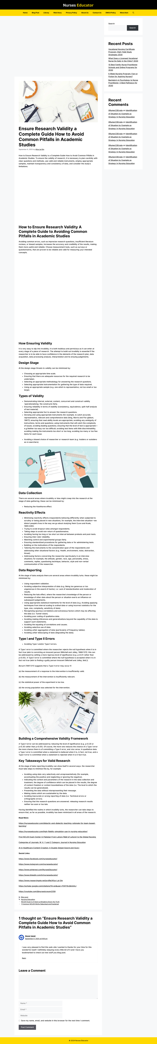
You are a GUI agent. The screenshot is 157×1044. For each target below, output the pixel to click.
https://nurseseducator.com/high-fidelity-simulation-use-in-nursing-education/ (53, 831)
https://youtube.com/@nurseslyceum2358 (37, 891)
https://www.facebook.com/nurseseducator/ (38, 859)
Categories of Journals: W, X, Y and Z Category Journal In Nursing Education (52, 842)
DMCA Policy (111, 13)
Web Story (57, 13)
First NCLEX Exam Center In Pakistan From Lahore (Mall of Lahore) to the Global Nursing (57, 837)
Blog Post (35, 13)
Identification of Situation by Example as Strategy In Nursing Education (122, 113)
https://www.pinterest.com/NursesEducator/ (38, 870)
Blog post (24, 897)
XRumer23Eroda (115, 110)
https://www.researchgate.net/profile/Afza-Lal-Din (41, 880)
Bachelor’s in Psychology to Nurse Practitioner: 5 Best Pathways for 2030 (123, 83)
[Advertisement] (58, 47)
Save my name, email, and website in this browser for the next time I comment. (55, 1021)
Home (25, 13)
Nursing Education (28, 899)
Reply (24, 958)
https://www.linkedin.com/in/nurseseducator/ (38, 875)
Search (111, 24)
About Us (84, 13)
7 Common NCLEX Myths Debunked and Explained (40, 904)
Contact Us (97, 13)
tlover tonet (30, 936)
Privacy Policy (71, 13)
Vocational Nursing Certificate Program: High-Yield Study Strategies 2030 (121, 52)
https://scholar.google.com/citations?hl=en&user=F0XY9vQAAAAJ (47, 886)
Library (46, 13)
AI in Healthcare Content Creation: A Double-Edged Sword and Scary (49, 848)
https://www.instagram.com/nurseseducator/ (38, 864)
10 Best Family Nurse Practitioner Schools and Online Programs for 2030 (122, 67)
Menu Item (124, 13)
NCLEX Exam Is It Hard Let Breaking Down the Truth (40, 902)
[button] (133, 13)
